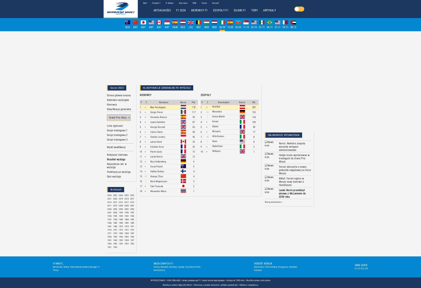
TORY (254, 10)
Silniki (197, 267)
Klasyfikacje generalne (119, 109)
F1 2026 (181, 10)
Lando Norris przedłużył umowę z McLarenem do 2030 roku (292, 193)
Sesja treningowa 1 (117, 130)
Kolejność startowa (117, 154)
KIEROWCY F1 (199, 10)
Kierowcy (112, 104)
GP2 (362, 268)
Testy (72, 267)
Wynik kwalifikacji (116, 147)
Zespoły (180, 267)
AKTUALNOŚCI (162, 10)
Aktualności (58, 267)
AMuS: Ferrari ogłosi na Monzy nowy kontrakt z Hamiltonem (291, 182)
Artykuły (78, 267)
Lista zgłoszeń (115, 125)
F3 (359, 268)
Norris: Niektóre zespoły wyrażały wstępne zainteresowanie (292, 147)
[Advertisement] (210, 57)
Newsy (66, 267)
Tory (186, 267)
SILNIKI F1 (240, 10)
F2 (356, 268)
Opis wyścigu (114, 176)
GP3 (366, 268)
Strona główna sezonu (119, 95)
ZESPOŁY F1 (220, 10)
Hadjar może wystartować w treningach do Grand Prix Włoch (294, 158)
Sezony (156, 267)
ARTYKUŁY (269, 10)
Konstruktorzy (159, 270)
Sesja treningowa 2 (117, 135)
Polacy (55, 270)
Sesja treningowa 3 (117, 139)
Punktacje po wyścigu (119, 171)
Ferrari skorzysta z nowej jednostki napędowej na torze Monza (295, 170)
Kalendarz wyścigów (118, 100)
